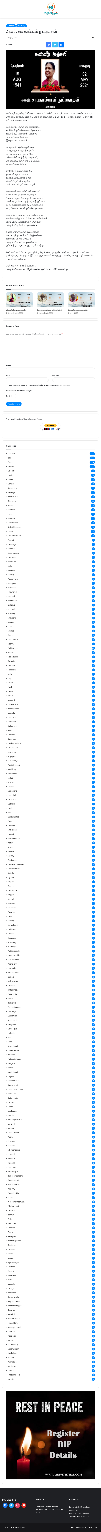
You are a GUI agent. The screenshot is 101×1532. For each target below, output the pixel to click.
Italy (9, 678)
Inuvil (10, 626)
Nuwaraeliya (13, 760)
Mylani (10, 1340)
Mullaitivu (11, 518)
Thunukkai (12, 1167)
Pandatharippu (14, 765)
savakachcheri (13, 1132)
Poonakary (12, 964)
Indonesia (12, 1336)
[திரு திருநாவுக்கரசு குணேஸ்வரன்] (50, 299)
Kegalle (11, 1076)
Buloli (10, 1279)
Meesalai (11, 713)
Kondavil (11, 596)
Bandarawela (13, 1297)
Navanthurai (13, 1046)
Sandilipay (12, 769)
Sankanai (11, 734)
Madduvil (11, 700)
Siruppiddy (12, 942)
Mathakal (11, 804)
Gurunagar (12, 946)
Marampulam (13, 1349)
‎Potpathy (11, 1189)
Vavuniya (11, 492)
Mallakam (12, 721)
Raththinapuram (14, 1240)
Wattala (11, 1115)
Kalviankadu (13, 747)
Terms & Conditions (78, 1527)
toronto (11, 1379)
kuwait (10, 1253)
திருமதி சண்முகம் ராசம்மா (78, 310)
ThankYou (12, 1227)
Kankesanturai (13, 817)
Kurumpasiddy (14, 955)
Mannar (11, 622)
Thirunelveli (12, 592)
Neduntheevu (13, 553)
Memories (12, 1223)
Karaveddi (12, 557)
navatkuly (12, 1314)
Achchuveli (12, 587)
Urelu (10, 1037)
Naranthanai (13, 925)
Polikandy (12, 968)
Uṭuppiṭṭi (11, 894)
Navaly (10, 847)
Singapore (12, 756)
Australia (11, 509)
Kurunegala (12, 1028)
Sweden (11, 1128)
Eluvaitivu (11, 1141)
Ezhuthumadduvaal (16, 1089)
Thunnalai (12, 717)
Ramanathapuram (15, 1176)
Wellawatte (12, 773)
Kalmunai (11, 985)
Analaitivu (12, 618)
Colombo (12, 471)
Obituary (21, 26)
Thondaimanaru (14, 1007)
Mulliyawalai (13, 981)
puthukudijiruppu (15, 1305)
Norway (11, 574)
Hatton (10, 1067)
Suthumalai (12, 726)
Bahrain (11, 1214)
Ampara (11, 881)
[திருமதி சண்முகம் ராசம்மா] (81, 299)
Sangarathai (13, 1085)
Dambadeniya (13, 1344)
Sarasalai (11, 1163)
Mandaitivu (12, 791)
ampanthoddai (14, 1301)
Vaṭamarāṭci (12, 994)
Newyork (11, 1063)
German (11, 483)
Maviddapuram (14, 838)
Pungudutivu (13, 496)
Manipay (11, 570)
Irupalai (11, 834)
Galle (10, 1219)
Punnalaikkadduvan (16, 864)
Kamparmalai (13, 1180)
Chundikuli (12, 795)
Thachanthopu (14, 1375)
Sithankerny (12, 938)
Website (55, 375)
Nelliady (11, 920)
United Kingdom (14, 527)
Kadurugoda (13, 1098)
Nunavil (11, 899)
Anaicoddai (12, 830)
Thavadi (11, 786)
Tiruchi (10, 1232)
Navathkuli (12, 907)
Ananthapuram (14, 1184)
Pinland (11, 1357)
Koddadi (11, 933)
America (11, 652)
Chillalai (11, 1370)
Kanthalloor (12, 1353)
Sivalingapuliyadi (14, 1327)
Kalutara (11, 1102)
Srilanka (11, 466)
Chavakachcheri (14, 535)
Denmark (11, 609)
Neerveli (11, 644)
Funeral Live (13, 1323)
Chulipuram (12, 860)
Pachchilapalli (13, 1171)
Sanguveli (12, 1024)
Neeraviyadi (12, 1011)
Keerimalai (12, 1245)
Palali (10, 808)
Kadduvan (12, 929)
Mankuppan (12, 1111)
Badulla (11, 873)
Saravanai (12, 799)
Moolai (10, 998)
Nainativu (11, 665)
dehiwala (11, 1310)
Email (8, 375)
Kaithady (11, 661)
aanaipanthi (12, 1236)
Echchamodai (13, 1206)
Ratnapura (12, 1003)
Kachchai (11, 1210)
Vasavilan (12, 912)
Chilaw (10, 1106)
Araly (10, 674)
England (11, 1271)
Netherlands (13, 657)
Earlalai (11, 778)
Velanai (11, 540)
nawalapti (12, 1292)
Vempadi (11, 1154)
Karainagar (12, 544)
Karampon (12, 739)
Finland (11, 1197)
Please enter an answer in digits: (19, 390)
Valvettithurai (13, 579)
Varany (10, 821)
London (11, 475)
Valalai (10, 1137)
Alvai (10, 730)
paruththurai (13, 1072)
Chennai (11, 886)
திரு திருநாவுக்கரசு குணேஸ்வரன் (49, 310)
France (10, 479)
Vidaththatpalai (14, 1318)
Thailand (11, 1266)
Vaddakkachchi (14, 951)
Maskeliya (12, 1366)
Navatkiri (11, 1145)
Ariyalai (11, 631)
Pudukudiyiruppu (14, 1059)
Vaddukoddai (13, 648)
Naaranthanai (13, 1080)
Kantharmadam (14, 743)
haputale (11, 1284)
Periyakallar (12, 1362)
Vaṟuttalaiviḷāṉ (13, 1193)
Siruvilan (11, 1331)
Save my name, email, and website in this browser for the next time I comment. (39, 385)
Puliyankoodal (13, 972)
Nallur (10, 566)
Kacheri (11, 977)
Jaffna (10, 458)
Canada (11, 26)
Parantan (11, 1054)
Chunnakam (13, 639)
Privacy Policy (93, 1527)
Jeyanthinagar (13, 1262)
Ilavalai (10, 682)
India (10, 514)
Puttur (10, 842)
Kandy (10, 691)
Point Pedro (12, 600)
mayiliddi (11, 1124)
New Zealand (13, 959)
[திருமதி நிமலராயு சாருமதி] (19, 299)
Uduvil (10, 695)
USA (9, 812)
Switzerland (12, 488)
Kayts (10, 916)
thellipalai (11, 1033)
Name (8, 365)
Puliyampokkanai (15, 1119)
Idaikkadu (12, 1249)
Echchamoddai (14, 1150)
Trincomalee (13, 522)
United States (13, 990)
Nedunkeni (12, 1020)
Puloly (10, 687)
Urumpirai (12, 583)
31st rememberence (16, 1202)
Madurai (11, 1258)
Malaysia (11, 548)
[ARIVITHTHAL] (50, 9)
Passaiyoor (12, 890)
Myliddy (11, 855)
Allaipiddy (12, 1093)
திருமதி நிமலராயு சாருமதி (16, 310)
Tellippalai (12, 669)
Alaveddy (11, 613)
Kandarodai (12, 1016)
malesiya (11, 605)
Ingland (11, 877)
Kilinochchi (12, 501)
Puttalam (11, 851)
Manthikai (12, 1275)
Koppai (10, 635)
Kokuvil (11, 531)
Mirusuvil (11, 903)
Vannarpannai (13, 708)
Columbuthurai (14, 868)
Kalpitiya (11, 1288)
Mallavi (10, 1041)
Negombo (12, 782)
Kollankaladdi (13, 1050)
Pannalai (11, 1158)
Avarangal (12, 752)
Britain (10, 505)
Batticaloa (12, 561)
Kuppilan (11, 825)
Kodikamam (13, 704)
